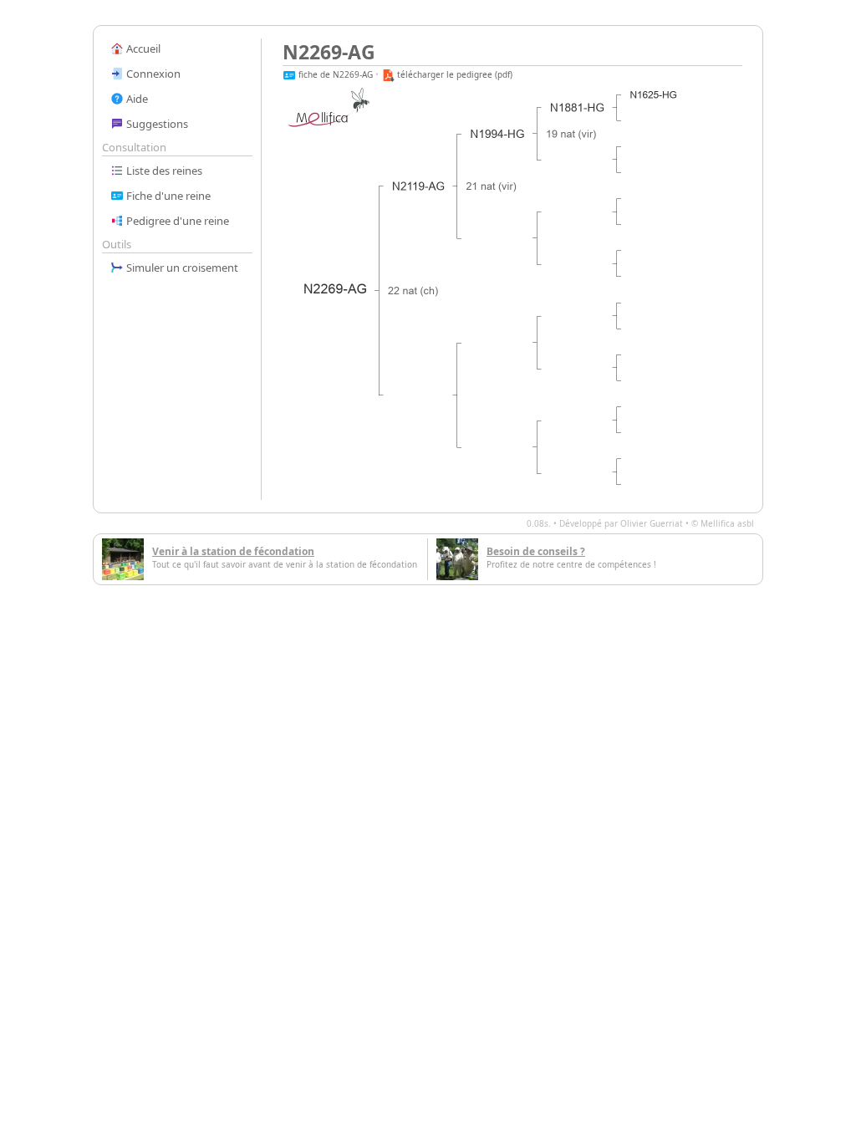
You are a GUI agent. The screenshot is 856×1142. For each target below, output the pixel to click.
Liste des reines (163, 170)
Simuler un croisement (181, 267)
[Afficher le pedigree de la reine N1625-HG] (653, 94)
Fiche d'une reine (167, 195)
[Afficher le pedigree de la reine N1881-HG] (577, 108)
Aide (136, 98)
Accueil (142, 48)
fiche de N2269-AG (334, 74)
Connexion (152, 73)
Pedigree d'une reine (176, 220)
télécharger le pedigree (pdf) (453, 74)
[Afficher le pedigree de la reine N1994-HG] (498, 134)
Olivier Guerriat (651, 523)
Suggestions (156, 123)
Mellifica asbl (727, 523)
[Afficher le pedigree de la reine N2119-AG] (419, 186)
